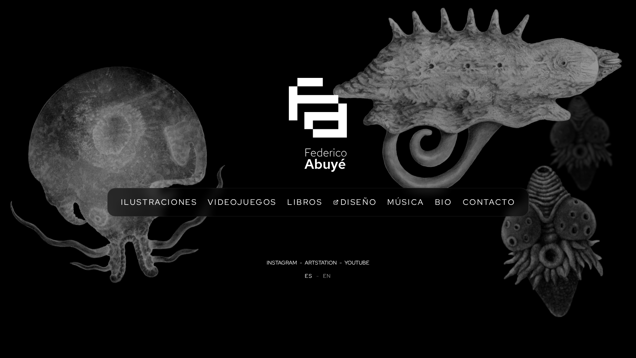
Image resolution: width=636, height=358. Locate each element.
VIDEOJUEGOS (242, 202)
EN (327, 275)
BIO (443, 202)
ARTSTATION (321, 262)
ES (308, 275)
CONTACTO (489, 202)
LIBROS (305, 202)
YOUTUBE (356, 262)
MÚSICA (405, 202)
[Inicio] (318, 125)
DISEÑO (359, 202)
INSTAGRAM (282, 262)
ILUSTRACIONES (159, 202)
